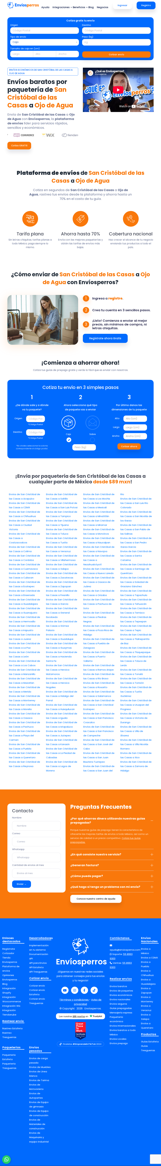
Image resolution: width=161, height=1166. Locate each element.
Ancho (115, 435)
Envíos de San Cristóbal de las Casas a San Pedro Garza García (136, 542)
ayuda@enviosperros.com (125, 949)
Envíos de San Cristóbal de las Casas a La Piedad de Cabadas (61, 753)
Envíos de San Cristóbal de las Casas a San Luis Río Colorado (136, 503)
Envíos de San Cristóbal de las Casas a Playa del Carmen (24, 735)
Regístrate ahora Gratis (105, 338)
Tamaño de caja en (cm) (25, 48)
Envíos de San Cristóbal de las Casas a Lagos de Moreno (61, 766)
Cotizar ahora (129, 446)
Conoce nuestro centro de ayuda (96, 898)
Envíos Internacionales (123, 1025)
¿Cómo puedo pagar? (86, 876)
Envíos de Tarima (39, 1080)
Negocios (102, 7)
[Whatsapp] (6, 1159)
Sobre (92, 434)
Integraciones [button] (61, 7)
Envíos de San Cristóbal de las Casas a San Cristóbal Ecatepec (98, 705)
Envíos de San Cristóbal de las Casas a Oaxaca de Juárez (98, 582)
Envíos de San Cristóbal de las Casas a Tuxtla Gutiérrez (136, 692)
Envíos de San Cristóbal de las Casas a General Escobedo (61, 613)
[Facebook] (84, 990)
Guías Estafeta (150, 1041)
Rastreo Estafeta (12, 1028)
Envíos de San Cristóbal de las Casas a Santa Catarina (136, 556)
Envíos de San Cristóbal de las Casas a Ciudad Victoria (24, 525)
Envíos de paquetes (121, 990)
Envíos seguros (118, 1003)
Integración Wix (11, 1005)
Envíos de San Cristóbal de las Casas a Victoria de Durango (136, 718)
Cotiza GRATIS (19, 145)
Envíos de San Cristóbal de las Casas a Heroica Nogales (61, 683)
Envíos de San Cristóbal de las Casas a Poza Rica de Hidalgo (98, 630)
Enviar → (21, 884)
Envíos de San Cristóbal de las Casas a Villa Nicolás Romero (136, 744)
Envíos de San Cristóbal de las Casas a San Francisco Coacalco (98, 718)
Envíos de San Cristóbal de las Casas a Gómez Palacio (61, 626)
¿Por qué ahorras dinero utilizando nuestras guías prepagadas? (107, 821)
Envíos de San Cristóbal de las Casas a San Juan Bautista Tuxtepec (98, 757)
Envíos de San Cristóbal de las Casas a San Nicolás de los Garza (136, 516)
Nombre (17, 817)
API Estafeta (36, 967)
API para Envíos (38, 963)
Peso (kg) (87, 36)
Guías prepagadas (121, 1008)
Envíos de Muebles (40, 1067)
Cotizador (8, 953)
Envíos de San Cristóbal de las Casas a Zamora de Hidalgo (136, 766)
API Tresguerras (38, 971)
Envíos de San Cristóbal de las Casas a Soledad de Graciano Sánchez (136, 582)
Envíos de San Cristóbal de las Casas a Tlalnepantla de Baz (136, 639)
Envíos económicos (121, 995)
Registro (146, 5)
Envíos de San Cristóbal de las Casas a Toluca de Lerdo (136, 661)
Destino (86, 25)
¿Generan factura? (84, 865)
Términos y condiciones (74, 1000)
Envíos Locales (118, 1039)
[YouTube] (65, 990)
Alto (117, 418)
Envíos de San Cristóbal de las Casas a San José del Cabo (98, 744)
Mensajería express (121, 1012)
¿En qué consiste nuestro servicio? (95, 854)
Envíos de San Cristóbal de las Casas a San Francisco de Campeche (98, 731)
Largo (116, 427)
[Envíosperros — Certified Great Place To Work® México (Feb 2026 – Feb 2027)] (80, 1031)
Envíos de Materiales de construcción (37, 1124)
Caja (68, 434)
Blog (91, 7)
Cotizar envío (116, 54)
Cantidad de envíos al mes (28, 865)
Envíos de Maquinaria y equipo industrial (39, 1137)
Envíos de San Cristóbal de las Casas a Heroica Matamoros (61, 670)
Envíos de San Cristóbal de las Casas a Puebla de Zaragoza (98, 643)
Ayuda (45, 7)
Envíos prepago (119, 1043)
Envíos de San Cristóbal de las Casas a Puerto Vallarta (98, 657)
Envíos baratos (118, 986)
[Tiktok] (94, 990)
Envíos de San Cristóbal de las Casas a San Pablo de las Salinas (136, 529)
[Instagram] (74, 990)
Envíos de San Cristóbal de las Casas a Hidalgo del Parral (61, 696)
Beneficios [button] (79, 7)
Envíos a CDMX (149, 957)
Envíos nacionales (120, 999)
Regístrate (8, 948)
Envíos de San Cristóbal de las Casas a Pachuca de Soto (98, 604)
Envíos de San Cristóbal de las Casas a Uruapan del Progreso (136, 705)
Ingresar (122, 5)
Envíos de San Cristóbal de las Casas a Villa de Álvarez (136, 731)
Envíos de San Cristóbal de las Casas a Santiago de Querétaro (136, 569)
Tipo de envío (18, 36)
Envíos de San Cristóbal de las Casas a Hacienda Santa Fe (61, 657)
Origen (14, 25)
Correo (16, 833)
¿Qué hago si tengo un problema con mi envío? (105, 887)
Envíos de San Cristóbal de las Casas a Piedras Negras (98, 617)
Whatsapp (18, 849)
